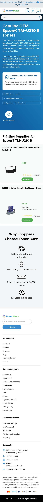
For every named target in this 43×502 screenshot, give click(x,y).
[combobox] (21, 17)
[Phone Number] (28, 10)
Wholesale (7, 430)
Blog (4, 354)
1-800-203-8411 (12, 456)
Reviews (6, 347)
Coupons (6, 351)
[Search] (39, 17)
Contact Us (7, 375)
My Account (7, 378)
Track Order (7, 385)
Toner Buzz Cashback (11, 382)
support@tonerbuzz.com (15, 469)
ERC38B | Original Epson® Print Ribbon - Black (21, 188)
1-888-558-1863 (12, 460)
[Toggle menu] (38, 11)
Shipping (6, 396)
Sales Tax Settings (10, 423)
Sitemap (6, 361)
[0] (33, 11)
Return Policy (8, 403)
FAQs (4, 392)
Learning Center (9, 358)
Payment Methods (10, 399)
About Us (6, 344)
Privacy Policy (8, 406)
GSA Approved (8, 427)
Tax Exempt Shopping (11, 434)
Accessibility (7, 410)
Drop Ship (6, 437)
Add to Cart (27, 179)
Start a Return (8, 389)
